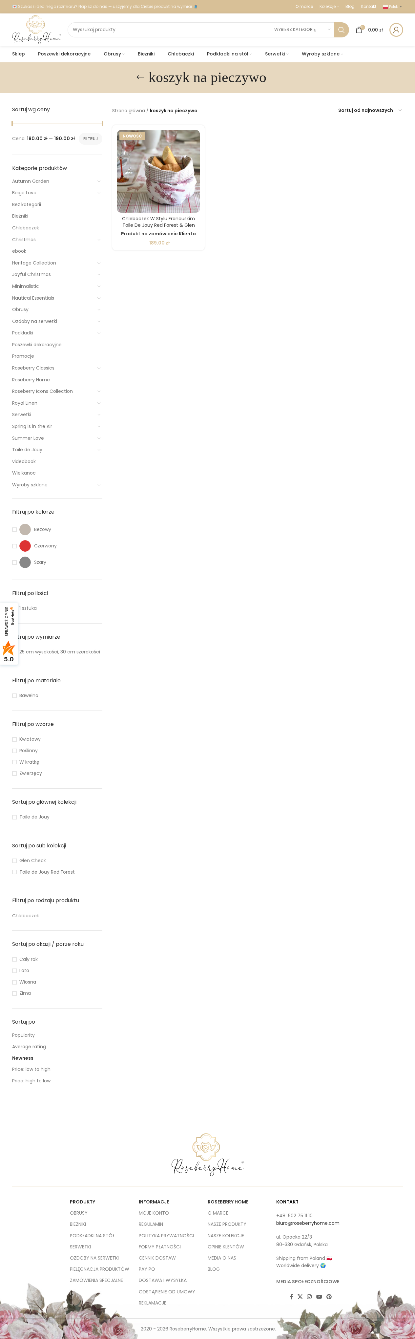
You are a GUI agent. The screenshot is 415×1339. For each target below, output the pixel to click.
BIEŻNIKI (78, 1224)
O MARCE (218, 1213)
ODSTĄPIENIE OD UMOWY (167, 1291)
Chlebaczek (25, 227)
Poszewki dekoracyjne (37, 344)
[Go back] (140, 77)
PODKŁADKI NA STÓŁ (92, 1235)
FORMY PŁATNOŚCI (160, 1246)
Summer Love (28, 438)
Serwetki (21, 414)
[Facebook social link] (292, 1297)
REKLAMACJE (152, 1303)
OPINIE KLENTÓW (226, 1246)
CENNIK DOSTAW (157, 1258)
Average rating (29, 1046)
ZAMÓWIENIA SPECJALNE (96, 1280)
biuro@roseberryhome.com (308, 1223)
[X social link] (300, 1297)
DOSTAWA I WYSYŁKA (163, 1280)
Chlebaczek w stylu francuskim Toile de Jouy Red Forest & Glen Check (158, 225)
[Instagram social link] (309, 1297)
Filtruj (90, 138)
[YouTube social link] (319, 1297)
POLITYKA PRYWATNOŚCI (166, 1235)
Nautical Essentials (33, 298)
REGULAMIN (151, 1224)
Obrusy (20, 309)
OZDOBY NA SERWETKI (94, 1258)
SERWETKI (80, 1246)
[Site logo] (36, 29)
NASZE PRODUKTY (227, 1224)
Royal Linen (24, 403)
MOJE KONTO (154, 1213)
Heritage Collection (34, 263)
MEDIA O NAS (222, 1258)
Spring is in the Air (32, 426)
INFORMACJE (154, 1202)
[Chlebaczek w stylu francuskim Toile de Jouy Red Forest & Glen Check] (158, 171)
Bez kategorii (26, 204)
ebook (19, 251)
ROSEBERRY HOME (228, 1202)
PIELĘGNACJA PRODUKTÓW (99, 1269)
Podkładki (22, 332)
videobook (24, 461)
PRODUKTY (82, 1202)
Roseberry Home (31, 379)
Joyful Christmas (31, 274)
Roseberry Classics (33, 368)
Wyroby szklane (30, 484)
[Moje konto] (396, 29)
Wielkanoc (24, 473)
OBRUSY (79, 1213)
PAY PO (147, 1269)
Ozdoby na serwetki (34, 321)
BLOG (214, 1269)
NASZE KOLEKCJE (226, 1235)
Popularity (23, 1035)
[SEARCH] (341, 29)
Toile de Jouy (27, 449)
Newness (22, 1058)
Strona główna (128, 110)
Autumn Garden (30, 181)
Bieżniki (20, 216)
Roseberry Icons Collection (42, 391)
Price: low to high (31, 1069)
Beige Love (24, 192)
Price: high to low (31, 1080)
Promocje (23, 356)
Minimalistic (25, 286)
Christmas (24, 239)
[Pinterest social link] (329, 1297)
